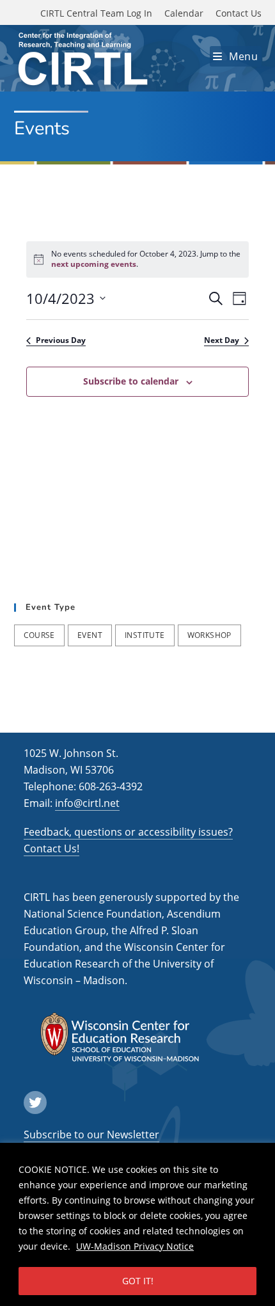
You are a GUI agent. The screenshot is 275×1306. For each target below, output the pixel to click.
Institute (145, 635)
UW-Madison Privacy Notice (135, 1246)
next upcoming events (93, 264)
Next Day (221, 340)
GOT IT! (137, 1281)
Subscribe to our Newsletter (91, 1134)
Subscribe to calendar (130, 381)
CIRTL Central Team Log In (96, 13)
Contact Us (239, 13)
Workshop (209, 635)
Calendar (183, 13)
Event (89, 635)
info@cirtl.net (87, 803)
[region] (137, 1224)
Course (39, 635)
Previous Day (61, 340)
